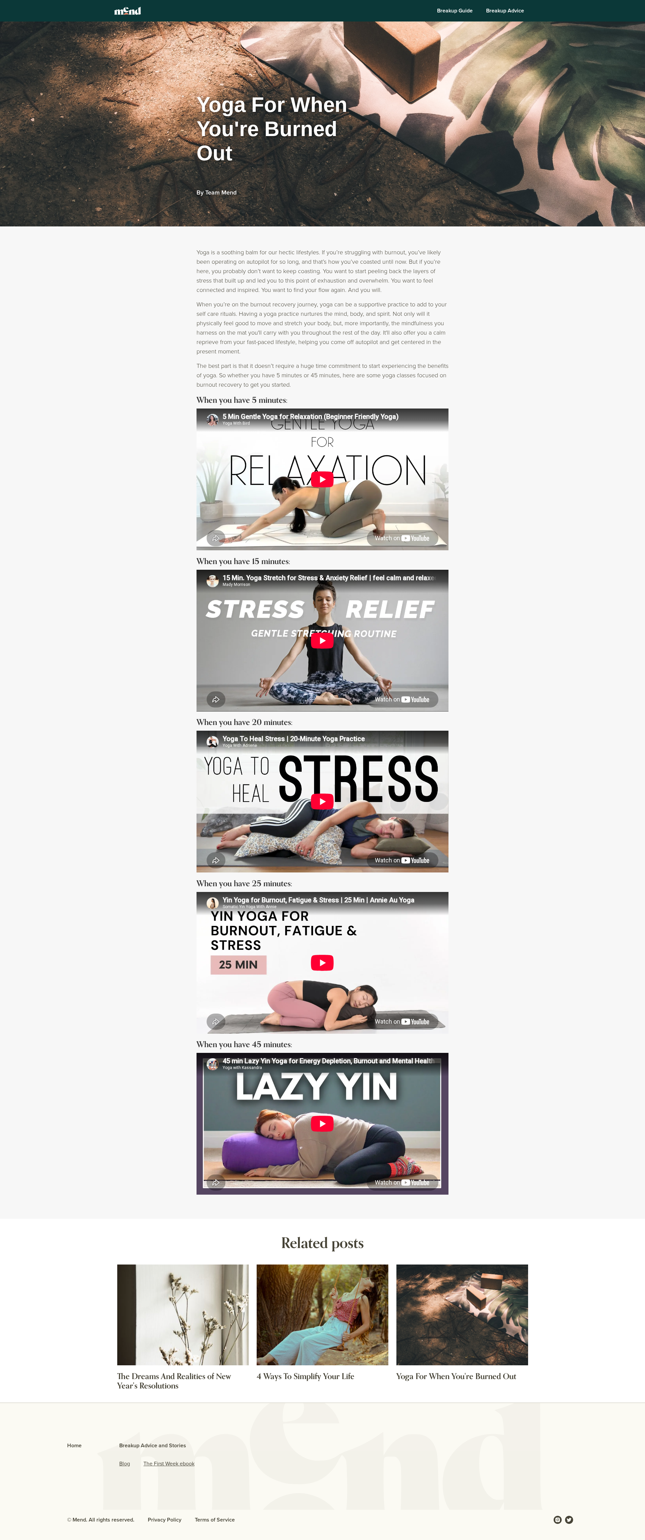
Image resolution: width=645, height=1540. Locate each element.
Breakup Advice (505, 10)
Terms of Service (215, 1520)
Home (74, 1445)
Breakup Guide (455, 10)
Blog (124, 1463)
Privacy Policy (164, 1520)
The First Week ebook (169, 1463)
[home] (127, 11)
